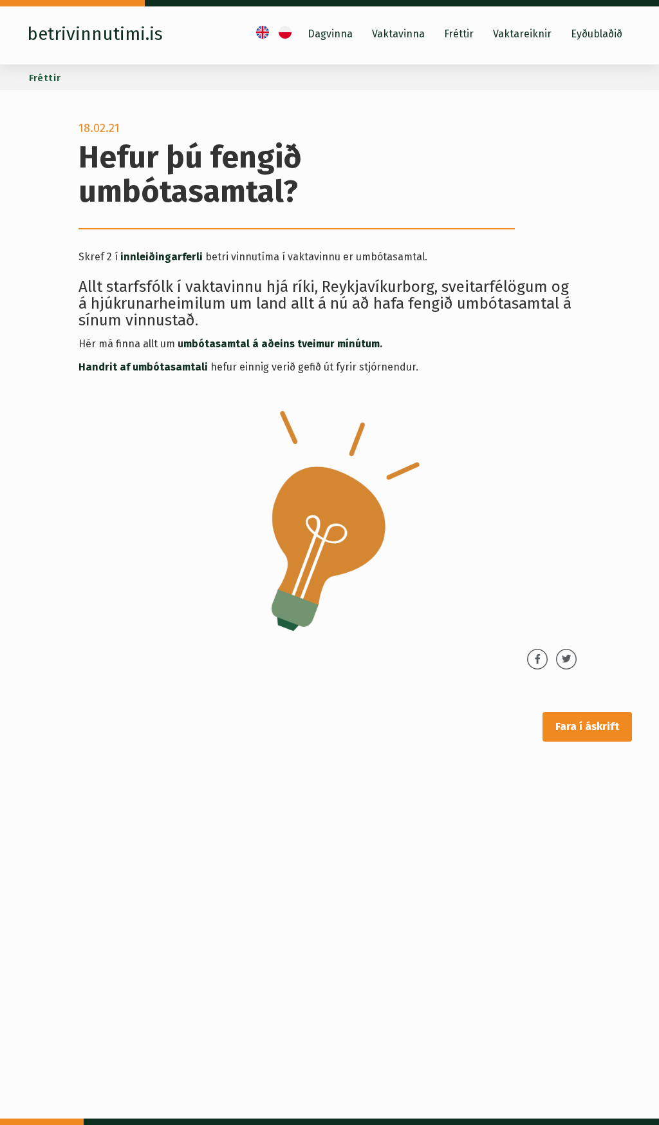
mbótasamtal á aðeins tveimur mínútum (281, 344)
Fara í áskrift (587, 726)
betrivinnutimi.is (95, 33)
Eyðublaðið (596, 34)
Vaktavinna (398, 34)
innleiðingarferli (162, 257)
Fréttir (459, 34)
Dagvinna (330, 34)
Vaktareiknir (522, 34)
